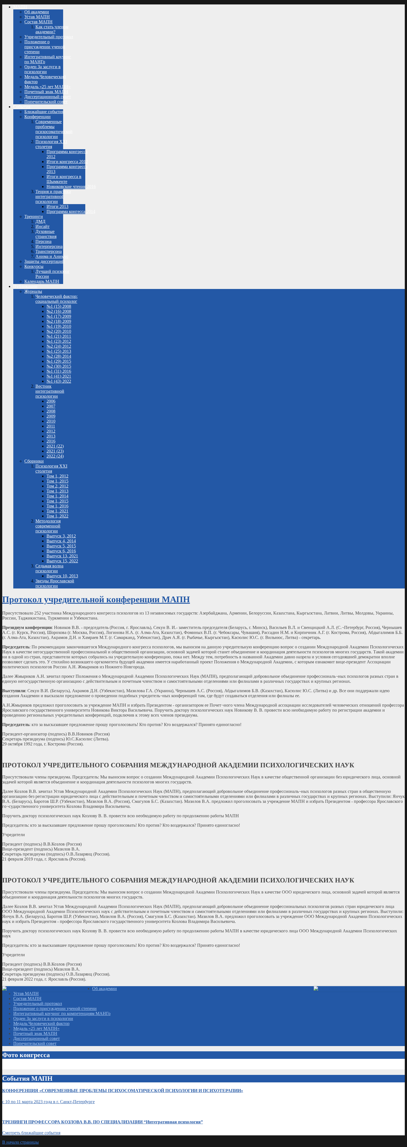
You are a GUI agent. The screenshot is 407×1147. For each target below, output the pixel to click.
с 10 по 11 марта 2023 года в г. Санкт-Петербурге (48, 1101)
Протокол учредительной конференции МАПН (96, 599)
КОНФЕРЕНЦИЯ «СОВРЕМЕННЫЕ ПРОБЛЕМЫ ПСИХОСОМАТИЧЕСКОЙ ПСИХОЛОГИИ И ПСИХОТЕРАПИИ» (122, 1090)
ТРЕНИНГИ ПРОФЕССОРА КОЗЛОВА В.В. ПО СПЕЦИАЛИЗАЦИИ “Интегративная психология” (102, 1122)
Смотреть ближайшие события (31, 1132)
